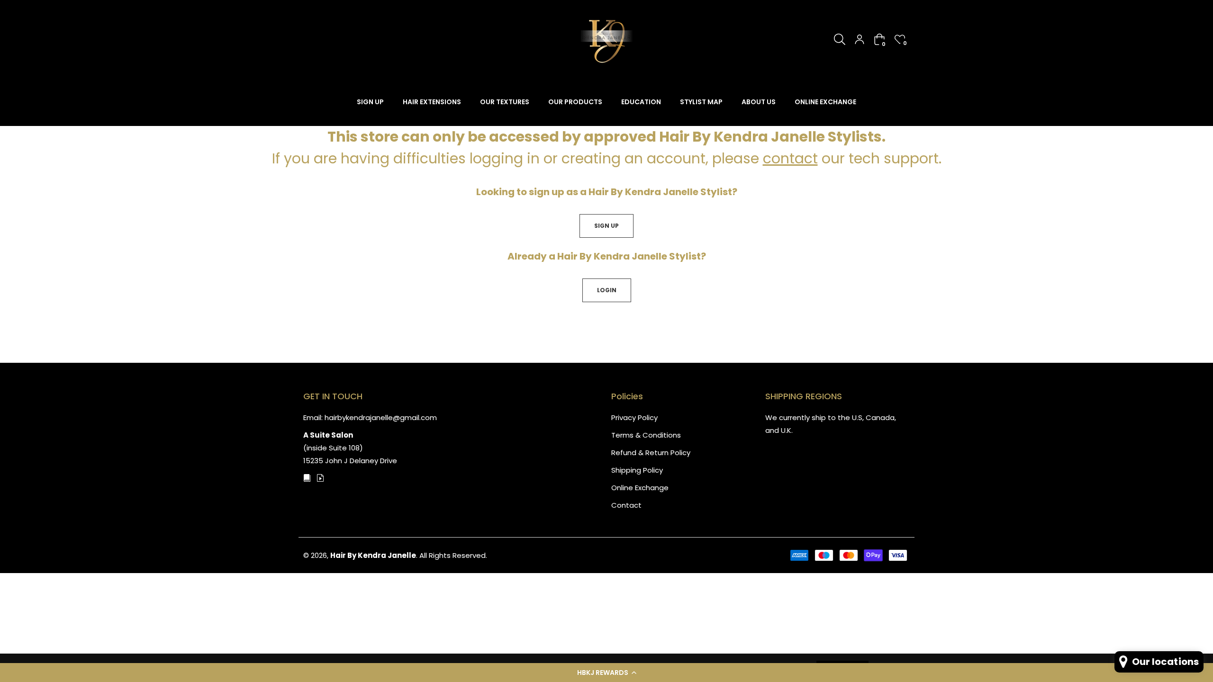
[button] (606, 672)
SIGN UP (606, 226)
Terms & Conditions (646, 435)
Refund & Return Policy (650, 453)
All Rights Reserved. (453, 555)
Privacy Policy (634, 417)
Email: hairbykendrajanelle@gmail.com (370, 417)
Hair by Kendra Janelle (373, 555)
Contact (626, 505)
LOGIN (606, 290)
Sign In (859, 39)
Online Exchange (640, 488)
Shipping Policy (637, 470)
